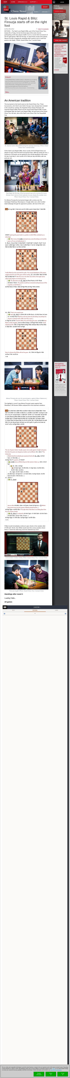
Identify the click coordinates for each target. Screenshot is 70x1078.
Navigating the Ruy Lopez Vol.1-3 (60, 365)
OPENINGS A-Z (22, 2)
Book (13, 610)
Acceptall (62, 1074)
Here (54, 1068)
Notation (35, 610)
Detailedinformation (38, 1074)
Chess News (18, 11)
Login (62, 2)
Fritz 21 (8, 77)
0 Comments (45, 29)
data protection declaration (56, 1070)
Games (56, 610)
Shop (5, 2)
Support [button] (33, 2)
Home (13, 2)
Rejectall (50, 1074)
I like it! (39, 29)
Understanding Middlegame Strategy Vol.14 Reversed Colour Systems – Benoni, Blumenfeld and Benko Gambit (60, 50)
